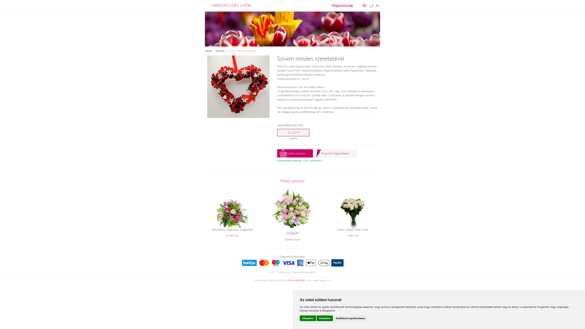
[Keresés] (371, 5)
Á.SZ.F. (272, 272)
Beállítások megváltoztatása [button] (350, 318)
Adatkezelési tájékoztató (304, 272)
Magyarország (342, 5)
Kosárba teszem (295, 153)
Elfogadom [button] (308, 318)
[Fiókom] (377, 5)
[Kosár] (364, 5)
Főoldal (208, 50)
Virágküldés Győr (231, 5)
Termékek (220, 50)
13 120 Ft (293, 132)
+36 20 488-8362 (296, 280)
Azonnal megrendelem (335, 153)
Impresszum (284, 272)
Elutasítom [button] (324, 318)
